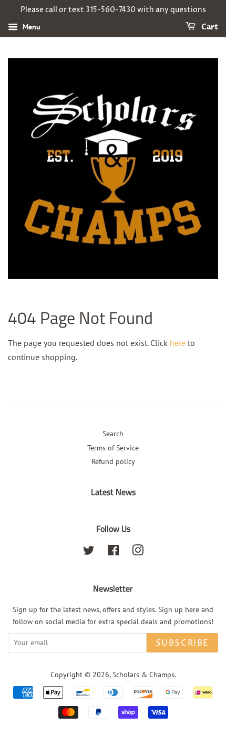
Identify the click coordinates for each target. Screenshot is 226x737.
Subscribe (182, 643)
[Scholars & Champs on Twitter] (89, 552)
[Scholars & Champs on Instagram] (137, 552)
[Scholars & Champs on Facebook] (113, 552)
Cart (209, 27)
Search (113, 433)
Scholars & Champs (143, 674)
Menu (30, 26)
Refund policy (113, 461)
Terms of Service (113, 447)
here (178, 343)
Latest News (113, 492)
